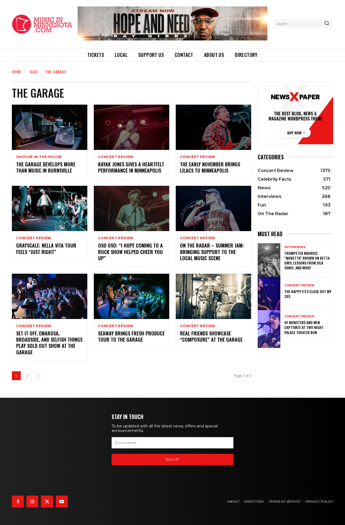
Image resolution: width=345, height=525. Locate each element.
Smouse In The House (39, 157)
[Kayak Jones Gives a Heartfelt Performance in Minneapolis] (131, 127)
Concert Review (115, 157)
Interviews (295, 247)
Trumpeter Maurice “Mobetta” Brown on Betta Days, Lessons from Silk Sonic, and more (307, 260)
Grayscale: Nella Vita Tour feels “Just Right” (46, 248)
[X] (47, 501)
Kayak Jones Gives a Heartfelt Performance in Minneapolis (131, 167)
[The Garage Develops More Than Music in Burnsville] (49, 127)
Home (16, 71)
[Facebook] (18, 501)
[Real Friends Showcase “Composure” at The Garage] (213, 296)
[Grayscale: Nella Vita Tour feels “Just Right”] (49, 208)
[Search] (327, 23)
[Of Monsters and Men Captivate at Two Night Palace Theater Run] (269, 324)
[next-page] (38, 375)
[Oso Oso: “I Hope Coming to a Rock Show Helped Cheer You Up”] (131, 208)
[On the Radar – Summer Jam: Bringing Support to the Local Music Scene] (213, 208)
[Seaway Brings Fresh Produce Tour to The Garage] (131, 296)
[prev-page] (261, 350)
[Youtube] (62, 501)
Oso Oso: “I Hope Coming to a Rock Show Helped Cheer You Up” (130, 252)
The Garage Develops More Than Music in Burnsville (45, 167)
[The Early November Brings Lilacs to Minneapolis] (213, 127)
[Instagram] (32, 501)
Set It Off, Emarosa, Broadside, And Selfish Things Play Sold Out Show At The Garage (49, 343)
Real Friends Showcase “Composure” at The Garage (211, 336)
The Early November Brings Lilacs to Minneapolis (210, 167)
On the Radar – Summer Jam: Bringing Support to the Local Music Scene (212, 252)
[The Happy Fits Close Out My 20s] (269, 291)
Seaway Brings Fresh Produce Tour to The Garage (131, 336)
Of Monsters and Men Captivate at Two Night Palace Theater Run (304, 327)
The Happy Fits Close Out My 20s (307, 294)
